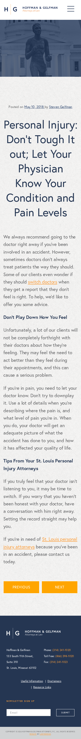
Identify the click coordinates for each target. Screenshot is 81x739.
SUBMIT (65, 712)
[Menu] (70, 8)
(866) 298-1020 (64, 656)
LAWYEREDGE (45, 734)
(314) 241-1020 (61, 650)
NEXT (59, 587)
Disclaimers (54, 681)
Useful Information (32, 681)
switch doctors (42, 282)
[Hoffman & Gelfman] (30, 9)
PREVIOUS (21, 587)
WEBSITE (33, 734)
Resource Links (42, 687)
